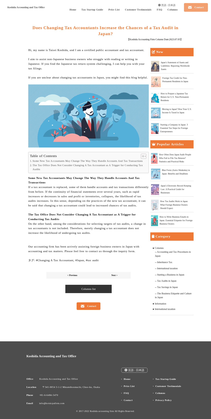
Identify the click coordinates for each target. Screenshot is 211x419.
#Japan (79, 260)
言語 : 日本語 (168, 5)
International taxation (167, 268)
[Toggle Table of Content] (142, 156)
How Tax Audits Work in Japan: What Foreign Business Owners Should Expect (174, 204)
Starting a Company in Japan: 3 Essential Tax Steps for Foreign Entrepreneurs (174, 128)
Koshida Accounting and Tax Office (26, 7)
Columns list (88, 288)
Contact (128, 400)
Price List (114, 9)
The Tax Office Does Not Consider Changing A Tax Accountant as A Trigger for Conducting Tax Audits (88, 167)
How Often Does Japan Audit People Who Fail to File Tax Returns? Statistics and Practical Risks (175, 158)
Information (160, 303)
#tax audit (92, 260)
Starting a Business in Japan (170, 274)
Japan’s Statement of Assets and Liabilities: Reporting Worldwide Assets (175, 66)
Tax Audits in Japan (166, 281)
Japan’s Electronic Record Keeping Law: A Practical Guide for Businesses (176, 189)
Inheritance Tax (164, 262)
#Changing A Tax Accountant (54, 260)
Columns (172, 9)
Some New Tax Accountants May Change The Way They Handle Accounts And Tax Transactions (88, 161)
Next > (114, 275)
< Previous (72, 275)
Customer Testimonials (138, 9)
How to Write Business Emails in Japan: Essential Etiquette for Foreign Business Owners (176, 220)
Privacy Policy (163, 400)
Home (73, 9)
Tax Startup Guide (92, 9)
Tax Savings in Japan (167, 287)
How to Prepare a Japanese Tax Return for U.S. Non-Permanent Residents (175, 97)
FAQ (159, 9)
